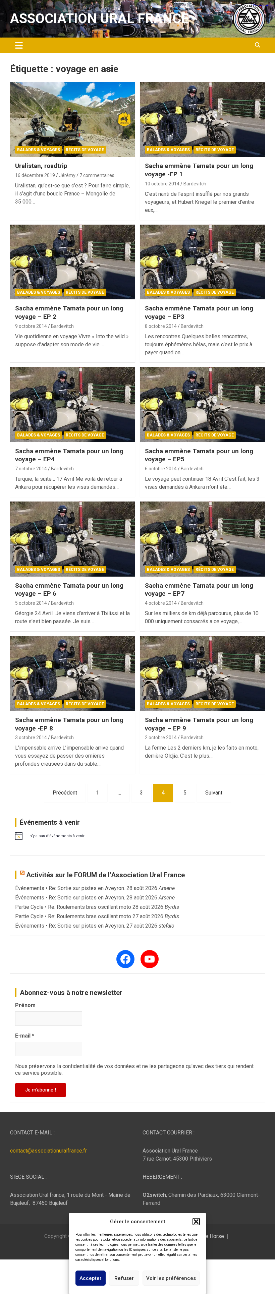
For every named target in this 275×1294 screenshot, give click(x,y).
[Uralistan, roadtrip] (72, 119)
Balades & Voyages (38, 150)
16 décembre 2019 (35, 175)
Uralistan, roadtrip (41, 166)
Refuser (124, 1278)
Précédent (65, 792)
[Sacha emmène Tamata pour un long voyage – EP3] (202, 262)
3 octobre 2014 (31, 737)
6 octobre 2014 (161, 468)
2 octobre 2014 (161, 737)
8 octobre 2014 (161, 326)
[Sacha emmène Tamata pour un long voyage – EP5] (202, 404)
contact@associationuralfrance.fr (48, 1151)
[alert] (137, 836)
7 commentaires (96, 175)
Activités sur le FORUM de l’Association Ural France (105, 875)
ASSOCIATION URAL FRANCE (99, 18)
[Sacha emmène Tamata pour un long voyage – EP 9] (202, 673)
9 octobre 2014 (31, 326)
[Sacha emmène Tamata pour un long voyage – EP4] (72, 404)
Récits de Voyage (85, 150)
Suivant (213, 792)
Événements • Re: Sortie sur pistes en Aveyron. (70, 888)
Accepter (90, 1278)
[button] (196, 1221)
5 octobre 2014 (31, 603)
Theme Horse (208, 1236)
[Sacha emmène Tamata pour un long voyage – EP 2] (72, 262)
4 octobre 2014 (161, 603)
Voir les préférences (171, 1278)
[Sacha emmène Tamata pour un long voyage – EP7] (202, 539)
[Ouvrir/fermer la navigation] (19, 45)
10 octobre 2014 (162, 183)
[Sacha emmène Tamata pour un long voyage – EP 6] (72, 539)
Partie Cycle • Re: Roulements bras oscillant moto (73, 907)
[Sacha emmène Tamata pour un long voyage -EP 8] (72, 673)
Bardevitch (194, 183)
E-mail (24, 1036)
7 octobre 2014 (31, 468)
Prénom (25, 1005)
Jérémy (67, 175)
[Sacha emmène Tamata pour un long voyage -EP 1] (202, 119)
